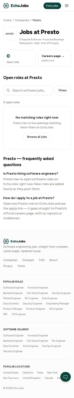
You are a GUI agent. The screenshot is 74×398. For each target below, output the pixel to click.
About (53, 260)
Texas (40, 372)
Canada (49, 377)
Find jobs (52, 5)
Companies (22, 20)
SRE (5, 314)
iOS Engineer (19, 314)
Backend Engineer (13, 293)
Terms (21, 266)
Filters (63, 90)
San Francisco (11, 377)
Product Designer (35, 308)
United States (10, 372)
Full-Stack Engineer (37, 293)
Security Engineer (32, 303)
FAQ (42, 260)
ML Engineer (31, 298)
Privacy (7, 266)
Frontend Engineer (38, 287)
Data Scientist (11, 303)
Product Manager (12, 308)
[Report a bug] (65, 377)
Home (7, 20)
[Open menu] (67, 6)
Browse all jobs (37, 136)
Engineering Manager (57, 303)
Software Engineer (13, 287)
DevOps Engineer (61, 293)
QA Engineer (56, 308)
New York (52, 372)
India (59, 377)
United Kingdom (32, 377)
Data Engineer (49, 298)
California (27, 372)
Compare (28, 260)
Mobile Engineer (12, 298)
